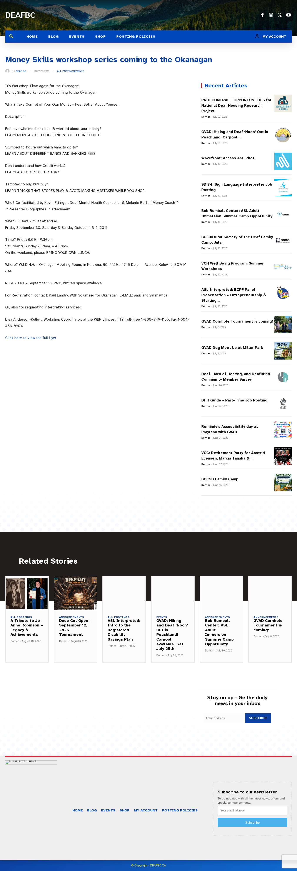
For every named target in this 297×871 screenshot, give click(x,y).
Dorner (205, 116)
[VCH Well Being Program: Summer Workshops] (283, 266)
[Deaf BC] (8, 71)
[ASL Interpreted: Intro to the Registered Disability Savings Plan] (124, 593)
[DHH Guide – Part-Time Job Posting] (283, 403)
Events (79, 71)
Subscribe (258, 718)
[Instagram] (271, 15)
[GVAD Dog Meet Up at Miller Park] (283, 351)
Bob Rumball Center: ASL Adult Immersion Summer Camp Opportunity (219, 632)
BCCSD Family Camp (220, 479)
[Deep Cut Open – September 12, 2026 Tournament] (75, 593)
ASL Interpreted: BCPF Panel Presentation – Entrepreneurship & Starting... (233, 295)
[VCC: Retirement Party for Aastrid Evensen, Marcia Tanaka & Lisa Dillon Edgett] (283, 456)
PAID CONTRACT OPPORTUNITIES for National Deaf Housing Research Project (236, 105)
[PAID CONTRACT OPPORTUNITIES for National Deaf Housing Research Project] (283, 103)
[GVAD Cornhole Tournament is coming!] (283, 324)
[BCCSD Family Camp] (283, 482)
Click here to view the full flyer (30, 338)
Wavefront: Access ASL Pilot (227, 158)
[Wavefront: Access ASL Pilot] (283, 161)
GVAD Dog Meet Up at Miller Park (232, 347)
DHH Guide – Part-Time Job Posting (234, 400)
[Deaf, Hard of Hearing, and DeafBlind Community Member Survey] (283, 377)
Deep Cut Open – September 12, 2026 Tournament (75, 627)
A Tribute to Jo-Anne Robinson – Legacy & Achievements (26, 627)
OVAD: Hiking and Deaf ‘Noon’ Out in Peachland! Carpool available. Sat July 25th (172, 634)
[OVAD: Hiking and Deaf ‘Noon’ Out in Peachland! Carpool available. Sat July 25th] (283, 135)
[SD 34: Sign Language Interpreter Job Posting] (283, 187)
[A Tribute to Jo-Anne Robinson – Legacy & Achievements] (27, 593)
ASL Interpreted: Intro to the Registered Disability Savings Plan (124, 630)
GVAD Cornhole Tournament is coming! (237, 321)
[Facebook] (262, 15)
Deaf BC (21, 71)
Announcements (71, 617)
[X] (280, 15)
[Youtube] (288, 15)
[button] (11, 36)
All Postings (66, 71)
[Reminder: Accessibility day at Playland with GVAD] (283, 429)
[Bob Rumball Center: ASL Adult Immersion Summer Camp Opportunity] (283, 214)
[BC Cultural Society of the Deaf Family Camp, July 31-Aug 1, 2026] (283, 240)
